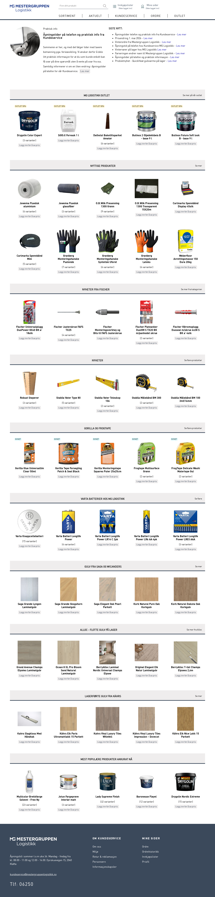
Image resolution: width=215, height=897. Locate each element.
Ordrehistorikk (150, 851)
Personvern (99, 861)
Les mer (84, 71)
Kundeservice (126, 15)
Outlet (179, 15)
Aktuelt (95, 15)
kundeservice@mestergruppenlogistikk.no (33, 874)
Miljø (95, 851)
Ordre (145, 846)
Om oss (97, 846)
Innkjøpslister (150, 856)
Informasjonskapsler (105, 866)
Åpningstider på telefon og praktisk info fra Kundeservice (73, 36)
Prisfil (145, 861)
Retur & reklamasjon (105, 856)
